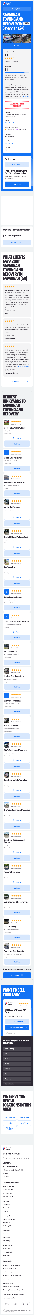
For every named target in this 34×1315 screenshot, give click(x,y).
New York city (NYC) (9, 1196)
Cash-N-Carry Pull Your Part (16, 537)
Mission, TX (6, 1208)
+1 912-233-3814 (10, 122)
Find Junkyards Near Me (10, 1167)
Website (18, 438)
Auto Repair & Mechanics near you (13, 1294)
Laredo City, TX (7, 1241)
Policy (13, 1311)
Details (27, 97)
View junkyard (9, 143)
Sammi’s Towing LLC (12, 701)
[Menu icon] (30, 4)
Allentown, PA (7, 1201)
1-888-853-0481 (13, 1153)
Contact (5, 1173)
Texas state (6, 1234)
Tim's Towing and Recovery (15, 750)
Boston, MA (6, 1216)
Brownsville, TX (7, 1204)
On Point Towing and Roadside (17, 810)
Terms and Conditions (7, 1311)
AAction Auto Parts (12, 725)
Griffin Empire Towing (13, 458)
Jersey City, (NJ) (8, 1245)
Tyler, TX (5, 1211)
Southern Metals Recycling (15, 780)
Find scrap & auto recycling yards (13, 1290)
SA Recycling (9, 567)
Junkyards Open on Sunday (11, 1265)
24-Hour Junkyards (9, 1272)
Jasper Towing (10, 926)
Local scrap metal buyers (10, 1298)
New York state (7, 1193)
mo (6, 313)
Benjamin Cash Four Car (14, 951)
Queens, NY (6, 1255)
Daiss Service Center (13, 597)
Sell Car (17, 444)
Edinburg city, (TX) (8, 1186)
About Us (6, 1177)
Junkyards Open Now (9, 1268)
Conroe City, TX (8, 1249)
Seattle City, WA (8, 1190)
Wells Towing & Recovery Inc (16, 902)
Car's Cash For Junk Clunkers (16, 622)
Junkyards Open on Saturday (12, 1275)
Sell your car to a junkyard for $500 (14, 1170)
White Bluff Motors (12, 507)
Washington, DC (8, 1231)
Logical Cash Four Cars (13, 676)
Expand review (24, 307)
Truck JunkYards (8, 1283)
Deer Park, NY (7, 1237)
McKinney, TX (7, 1226)
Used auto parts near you (11, 1286)
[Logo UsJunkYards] (9, 1003)
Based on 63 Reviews (11, 61)
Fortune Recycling (12, 872)
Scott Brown (10, 338)
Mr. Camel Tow (10, 652)
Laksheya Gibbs (11, 373)
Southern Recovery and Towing (14, 841)
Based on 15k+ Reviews (24, 1005)
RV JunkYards (7, 1280)
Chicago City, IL (7, 1252)
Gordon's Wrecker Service (15, 428)
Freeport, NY (7, 1222)
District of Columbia (9, 1219)
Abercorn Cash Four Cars (14, 482)
